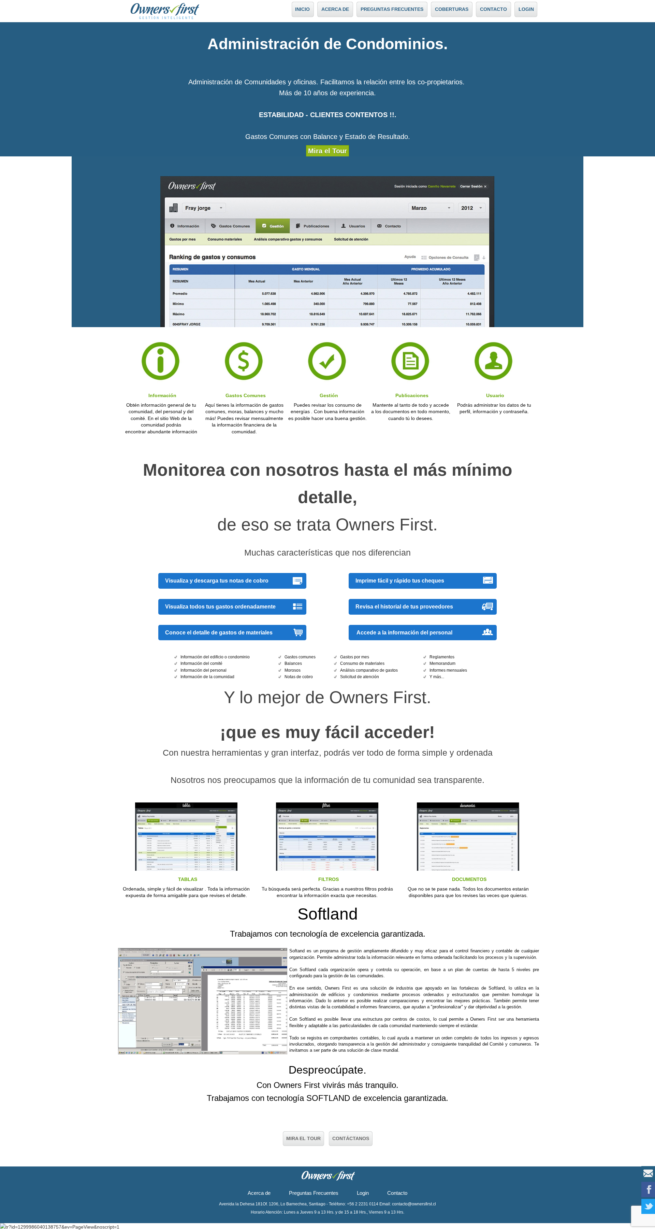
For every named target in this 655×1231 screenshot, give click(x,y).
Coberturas (451, 9)
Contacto (397, 1193)
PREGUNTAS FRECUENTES (392, 9)
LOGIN (526, 9)
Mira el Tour (327, 151)
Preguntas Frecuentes (313, 1193)
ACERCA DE (335, 9)
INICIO (302, 9)
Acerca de (259, 1193)
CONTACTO (493, 9)
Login (363, 1193)
